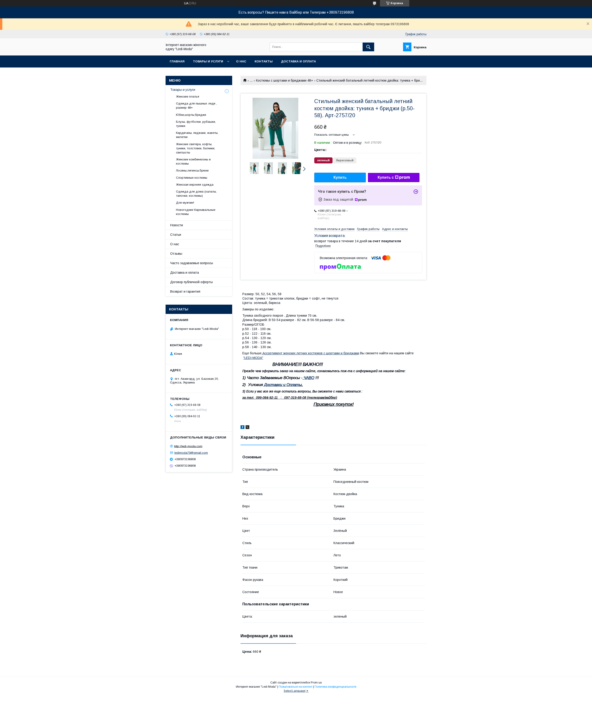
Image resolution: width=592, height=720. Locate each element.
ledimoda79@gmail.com (191, 452)
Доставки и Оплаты (283, 385)
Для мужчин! (185, 202)
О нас (241, 61)
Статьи (175, 234)
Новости (176, 225)
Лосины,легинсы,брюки (192, 170)
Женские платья (187, 96)
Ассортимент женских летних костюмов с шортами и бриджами (310, 353)
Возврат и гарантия (185, 291)
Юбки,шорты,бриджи (191, 114)
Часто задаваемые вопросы (191, 263)
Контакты (264, 61)
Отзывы (176, 253)
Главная (177, 61)
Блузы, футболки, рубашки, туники (196, 124)
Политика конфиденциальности (335, 686)
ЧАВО (309, 378)
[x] (247, 428)
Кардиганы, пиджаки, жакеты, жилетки (197, 135)
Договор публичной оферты (191, 282)
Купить (340, 177)
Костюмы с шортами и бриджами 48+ (284, 80)
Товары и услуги (208, 61)
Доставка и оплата (298, 61)
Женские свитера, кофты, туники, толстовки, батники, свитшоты (195, 148)
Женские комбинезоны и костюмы (193, 161)
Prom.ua (316, 682)
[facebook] (242, 428)
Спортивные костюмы (191, 177)
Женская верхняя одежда (194, 184)
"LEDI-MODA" (253, 358)
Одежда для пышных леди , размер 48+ (196, 105)
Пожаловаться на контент (295, 686)
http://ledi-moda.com (188, 446)
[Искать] (368, 47)
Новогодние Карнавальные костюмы (195, 212)
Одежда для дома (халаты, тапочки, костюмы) (196, 193)
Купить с (386, 177)
